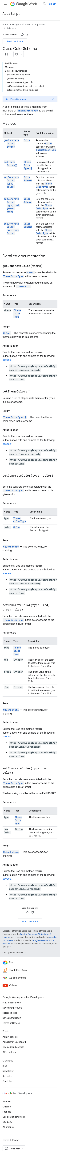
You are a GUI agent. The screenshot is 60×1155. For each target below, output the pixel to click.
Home (5, 24)
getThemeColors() (10, 163)
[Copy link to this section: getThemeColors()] (35, 392)
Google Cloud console (13, 1047)
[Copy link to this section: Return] (13, 327)
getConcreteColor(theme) (11, 143)
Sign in (52, 4)
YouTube (7, 1081)
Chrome (7, 1106)
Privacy (16, 1140)
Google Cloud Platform (14, 1117)
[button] (30, 99)
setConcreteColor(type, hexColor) (11, 228)
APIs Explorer (9, 1052)
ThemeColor (23, 286)
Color (27, 140)
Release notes (10, 1013)
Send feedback (15, 41)
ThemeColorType (28, 110)
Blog (5, 1066)
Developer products (12, 1007)
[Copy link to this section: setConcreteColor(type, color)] (6, 480)
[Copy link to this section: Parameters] (19, 295)
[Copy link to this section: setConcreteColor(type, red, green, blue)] (27, 610)
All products (9, 1127)
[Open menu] (5, 4)
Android (7, 1101)
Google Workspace (21, 24)
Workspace (34, 4)
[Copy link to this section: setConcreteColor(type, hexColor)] (17, 773)
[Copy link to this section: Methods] (19, 124)
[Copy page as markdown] (16, 54)
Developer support (12, 1018)
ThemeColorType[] (28, 165)
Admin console (10, 1037)
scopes (7, 359)
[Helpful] (22, 34)
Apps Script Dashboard (14, 1042)
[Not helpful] (27, 34)
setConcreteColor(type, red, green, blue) (12, 205)
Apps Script (11, 14)
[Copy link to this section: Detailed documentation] (48, 256)
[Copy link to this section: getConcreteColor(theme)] (47, 266)
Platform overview (12, 1002)
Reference (11, 28)
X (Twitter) (8, 1076)
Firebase (7, 1111)
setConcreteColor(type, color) (11, 182)
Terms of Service (11, 1023)
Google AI (7, 1122)
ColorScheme (28, 179)
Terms (6, 1140)
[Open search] (44, 4)
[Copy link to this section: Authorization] (21, 346)
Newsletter (8, 1071)
